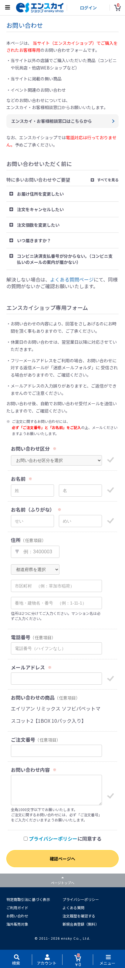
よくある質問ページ (72, 279)
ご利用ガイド (17, 907)
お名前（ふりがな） (33, 509)
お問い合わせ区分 (30, 448)
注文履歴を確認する (78, 915)
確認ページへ (62, 859)
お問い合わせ (17, 915)
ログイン (88, 8)
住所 (16, 540)
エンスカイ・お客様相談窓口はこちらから (51, 121)
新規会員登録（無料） (80, 924)
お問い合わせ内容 (30, 769)
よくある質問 (73, 907)
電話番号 (20, 637)
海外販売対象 (17, 924)
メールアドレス (28, 667)
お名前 (18, 478)
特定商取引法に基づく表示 (28, 899)
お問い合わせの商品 (33, 697)
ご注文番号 (23, 739)
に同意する (65, 838)
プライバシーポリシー (53, 838)
